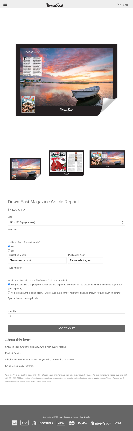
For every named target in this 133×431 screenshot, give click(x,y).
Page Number (14, 267)
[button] (5, 4)
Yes (13, 250)
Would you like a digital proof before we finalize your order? (37, 280)
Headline (12, 229)
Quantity (12, 311)
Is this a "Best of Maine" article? (24, 242)
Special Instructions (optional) (23, 298)
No (12, 246)
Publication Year (76, 255)
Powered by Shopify (81, 417)
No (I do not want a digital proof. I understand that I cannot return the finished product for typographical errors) (66, 293)
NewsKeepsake (65, 417)
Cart (125, 4)
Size (10, 217)
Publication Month (17, 255)
